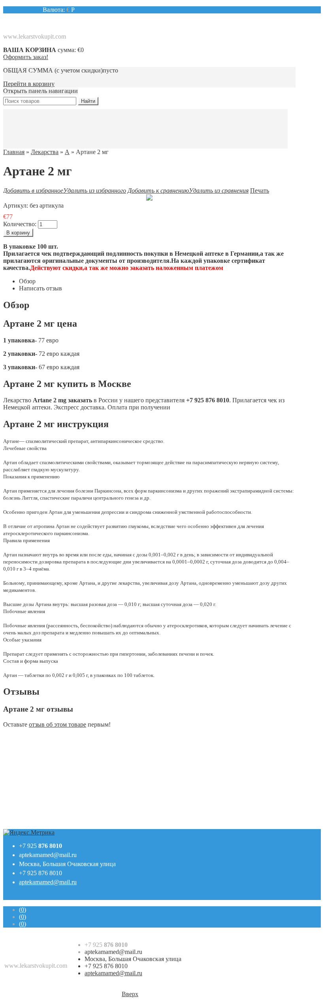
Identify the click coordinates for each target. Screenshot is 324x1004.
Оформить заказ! (25, 57)
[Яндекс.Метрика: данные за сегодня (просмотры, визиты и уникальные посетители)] (29, 832)
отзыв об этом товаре (57, 724)
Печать (259, 190)
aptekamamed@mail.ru (48, 855)
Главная (13, 152)
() (22, 909)
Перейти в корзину (29, 83)
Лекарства (44, 152)
